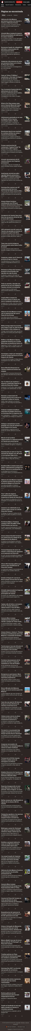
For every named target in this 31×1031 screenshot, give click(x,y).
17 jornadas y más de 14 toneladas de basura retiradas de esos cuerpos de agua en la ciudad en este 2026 (11, 165)
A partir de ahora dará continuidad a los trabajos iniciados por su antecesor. (11, 109)
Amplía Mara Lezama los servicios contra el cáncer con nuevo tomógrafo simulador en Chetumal (11, 299)
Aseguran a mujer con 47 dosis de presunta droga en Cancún (11, 258)
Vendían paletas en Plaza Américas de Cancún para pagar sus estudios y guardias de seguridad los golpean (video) (11, 956)
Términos (23, 1022)
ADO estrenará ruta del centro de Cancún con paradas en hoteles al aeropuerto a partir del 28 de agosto (11, 231)
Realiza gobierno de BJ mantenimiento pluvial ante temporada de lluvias (10, 994)
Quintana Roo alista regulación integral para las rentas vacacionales (11, 980)
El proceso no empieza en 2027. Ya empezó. (12, 972)
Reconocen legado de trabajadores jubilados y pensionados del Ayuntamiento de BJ (11, 49)
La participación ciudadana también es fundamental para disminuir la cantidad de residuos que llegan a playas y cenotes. (11, 137)
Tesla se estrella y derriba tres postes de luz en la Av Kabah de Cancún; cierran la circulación (11, 285)
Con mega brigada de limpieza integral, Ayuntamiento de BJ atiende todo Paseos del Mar (10, 857)
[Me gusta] (2, 30)
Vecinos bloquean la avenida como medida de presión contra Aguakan (11, 582)
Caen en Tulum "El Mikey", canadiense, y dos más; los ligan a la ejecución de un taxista (11, 77)
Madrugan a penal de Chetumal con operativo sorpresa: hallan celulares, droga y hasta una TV (11, 829)
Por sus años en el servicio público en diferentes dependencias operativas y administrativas (10, 53)
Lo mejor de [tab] (9, 15)
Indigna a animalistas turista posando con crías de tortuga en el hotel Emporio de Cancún (11, 425)
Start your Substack (11, 1026)
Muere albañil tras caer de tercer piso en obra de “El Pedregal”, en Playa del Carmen (11, 941)
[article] (15, 24)
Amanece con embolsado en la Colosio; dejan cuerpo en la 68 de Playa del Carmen (11, 509)
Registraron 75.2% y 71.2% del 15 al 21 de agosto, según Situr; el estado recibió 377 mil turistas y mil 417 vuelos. (11, 345)
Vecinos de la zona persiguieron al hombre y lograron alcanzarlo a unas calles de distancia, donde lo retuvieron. (11, 764)
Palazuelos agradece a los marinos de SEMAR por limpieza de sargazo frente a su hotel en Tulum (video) (12, 816)
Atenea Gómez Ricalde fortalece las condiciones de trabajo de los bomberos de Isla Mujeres (11, 537)
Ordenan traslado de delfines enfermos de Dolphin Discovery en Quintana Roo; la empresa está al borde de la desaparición (11, 411)
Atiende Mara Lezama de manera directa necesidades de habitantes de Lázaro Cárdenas (12, 35)
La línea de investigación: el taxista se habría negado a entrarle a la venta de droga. (10, 81)
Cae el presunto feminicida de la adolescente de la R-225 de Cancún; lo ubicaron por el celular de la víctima (11, 91)
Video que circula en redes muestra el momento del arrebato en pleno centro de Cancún (11, 610)
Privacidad (18, 1022)
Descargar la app (21, 1026)
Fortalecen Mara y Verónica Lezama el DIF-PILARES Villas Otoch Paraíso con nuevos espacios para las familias (10, 523)
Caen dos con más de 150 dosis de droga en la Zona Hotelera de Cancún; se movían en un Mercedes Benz (11, 703)
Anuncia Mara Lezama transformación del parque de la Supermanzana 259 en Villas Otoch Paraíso (11, 886)
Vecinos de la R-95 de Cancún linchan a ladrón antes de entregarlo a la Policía (10, 759)
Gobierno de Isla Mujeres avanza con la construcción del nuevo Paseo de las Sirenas (11, 313)
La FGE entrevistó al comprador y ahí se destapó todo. (11, 1011)
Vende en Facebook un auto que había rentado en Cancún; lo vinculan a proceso (11, 1007)
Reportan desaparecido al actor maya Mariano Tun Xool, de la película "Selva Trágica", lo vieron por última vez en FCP (12, 788)
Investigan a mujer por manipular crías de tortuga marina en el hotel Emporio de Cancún (12, 355)
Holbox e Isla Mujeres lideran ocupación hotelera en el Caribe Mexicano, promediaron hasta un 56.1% (11, 341)
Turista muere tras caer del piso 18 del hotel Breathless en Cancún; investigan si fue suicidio (12, 647)
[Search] (28, 15)
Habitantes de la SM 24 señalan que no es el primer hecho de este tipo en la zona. (11, 848)
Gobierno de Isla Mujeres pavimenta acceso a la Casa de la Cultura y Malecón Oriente (11, 21)
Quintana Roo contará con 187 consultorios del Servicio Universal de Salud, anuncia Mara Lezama (12, 189)
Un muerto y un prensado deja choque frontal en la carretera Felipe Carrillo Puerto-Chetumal (11, 731)
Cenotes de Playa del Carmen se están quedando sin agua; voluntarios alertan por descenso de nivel (11, 900)
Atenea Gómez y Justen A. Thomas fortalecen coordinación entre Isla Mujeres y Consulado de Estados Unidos (12, 633)
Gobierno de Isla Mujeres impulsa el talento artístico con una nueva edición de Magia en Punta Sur (11, 481)
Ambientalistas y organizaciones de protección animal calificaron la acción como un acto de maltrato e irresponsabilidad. (10, 429)
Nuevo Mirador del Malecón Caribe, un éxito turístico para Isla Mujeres (12, 689)
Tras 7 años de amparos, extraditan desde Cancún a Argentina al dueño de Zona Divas (11, 495)
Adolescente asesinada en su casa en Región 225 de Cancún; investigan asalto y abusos (11, 119)
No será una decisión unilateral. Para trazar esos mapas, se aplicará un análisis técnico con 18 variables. (11, 985)
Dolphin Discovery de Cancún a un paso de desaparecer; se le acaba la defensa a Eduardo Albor (12, 773)
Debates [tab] (16, 15)
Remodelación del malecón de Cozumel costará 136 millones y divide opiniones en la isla (11, 913)
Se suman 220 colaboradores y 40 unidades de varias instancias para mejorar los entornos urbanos (12, 596)
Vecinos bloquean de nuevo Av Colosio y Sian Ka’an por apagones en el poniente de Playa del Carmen (12, 551)
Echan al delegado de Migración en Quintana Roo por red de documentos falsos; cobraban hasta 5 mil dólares (12, 928)
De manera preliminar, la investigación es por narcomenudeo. (11, 67)
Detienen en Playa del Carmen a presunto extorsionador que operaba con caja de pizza (11, 271)
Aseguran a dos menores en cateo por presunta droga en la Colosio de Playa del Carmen (11, 63)
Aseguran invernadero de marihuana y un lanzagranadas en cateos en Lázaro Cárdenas (12, 745)
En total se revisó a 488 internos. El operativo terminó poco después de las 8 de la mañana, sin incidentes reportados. (12, 834)
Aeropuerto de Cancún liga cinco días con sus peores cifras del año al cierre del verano (11, 217)
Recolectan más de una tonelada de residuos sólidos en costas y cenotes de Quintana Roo (11, 133)
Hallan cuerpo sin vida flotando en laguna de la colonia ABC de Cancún (12, 801)
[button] (2, 4)
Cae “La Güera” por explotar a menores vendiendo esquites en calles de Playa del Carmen (11, 383)
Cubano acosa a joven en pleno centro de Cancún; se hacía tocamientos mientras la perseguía (10, 717)
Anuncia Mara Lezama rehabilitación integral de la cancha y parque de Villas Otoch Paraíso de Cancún (11, 619)
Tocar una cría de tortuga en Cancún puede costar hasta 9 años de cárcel (11, 245)
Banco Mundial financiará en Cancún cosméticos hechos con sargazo (10, 369)
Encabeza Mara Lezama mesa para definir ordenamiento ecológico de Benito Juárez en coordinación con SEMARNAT (12, 467)
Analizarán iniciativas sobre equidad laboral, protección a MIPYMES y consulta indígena (11, 175)
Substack (9, 1029)
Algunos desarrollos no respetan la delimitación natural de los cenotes (9, 904)
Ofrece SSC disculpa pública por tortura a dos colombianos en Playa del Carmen (11, 565)
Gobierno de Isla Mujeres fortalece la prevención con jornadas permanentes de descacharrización (12, 872)
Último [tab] (3, 15)
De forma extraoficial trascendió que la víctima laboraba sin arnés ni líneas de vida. (12, 946)
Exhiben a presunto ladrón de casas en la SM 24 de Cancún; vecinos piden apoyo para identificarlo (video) (10, 844)
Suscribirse (19, 2)
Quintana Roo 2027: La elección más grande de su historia (11, 969)
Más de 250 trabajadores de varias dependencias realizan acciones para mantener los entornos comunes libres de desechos (11, 862)
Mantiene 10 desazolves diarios (9, 998)
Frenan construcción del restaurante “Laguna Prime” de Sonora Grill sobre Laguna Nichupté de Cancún (10, 147)
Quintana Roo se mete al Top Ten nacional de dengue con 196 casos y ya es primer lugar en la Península (11, 453)
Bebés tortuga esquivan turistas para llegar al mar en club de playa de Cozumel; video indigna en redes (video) (12, 327)
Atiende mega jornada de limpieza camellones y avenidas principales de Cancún (12, 591)
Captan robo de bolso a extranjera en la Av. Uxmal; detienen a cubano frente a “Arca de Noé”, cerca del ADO (11, 605)
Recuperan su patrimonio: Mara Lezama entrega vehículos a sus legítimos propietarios (11, 675)
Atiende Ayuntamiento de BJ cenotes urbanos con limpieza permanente (10, 161)
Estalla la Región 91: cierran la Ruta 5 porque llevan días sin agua (12, 578)
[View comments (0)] (9, 30)
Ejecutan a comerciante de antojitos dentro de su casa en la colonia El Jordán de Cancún (11, 397)
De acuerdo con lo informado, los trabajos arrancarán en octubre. (11, 918)
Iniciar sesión (26, 2)
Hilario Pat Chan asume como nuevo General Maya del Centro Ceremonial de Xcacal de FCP (11, 105)
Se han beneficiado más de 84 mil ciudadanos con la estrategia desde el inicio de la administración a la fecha (12, 666)
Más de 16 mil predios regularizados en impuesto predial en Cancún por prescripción (12, 439)
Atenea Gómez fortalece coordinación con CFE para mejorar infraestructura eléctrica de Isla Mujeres (11, 203)
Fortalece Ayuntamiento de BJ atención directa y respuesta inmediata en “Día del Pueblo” (10, 661)
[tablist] (9, 15)
